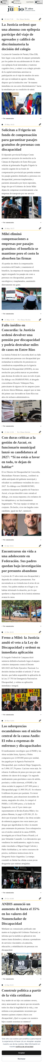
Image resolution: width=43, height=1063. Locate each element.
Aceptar (21, 1053)
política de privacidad (24, 1047)
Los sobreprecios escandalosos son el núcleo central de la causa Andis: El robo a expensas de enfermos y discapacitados (21, 736)
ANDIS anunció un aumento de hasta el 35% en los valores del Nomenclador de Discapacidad (21, 913)
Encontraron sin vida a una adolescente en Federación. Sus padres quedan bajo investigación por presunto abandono (21, 561)
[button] (21, 118)
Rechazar (21, 1059)
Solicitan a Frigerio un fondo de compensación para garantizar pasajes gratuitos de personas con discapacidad (21, 139)
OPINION (29, 2)
